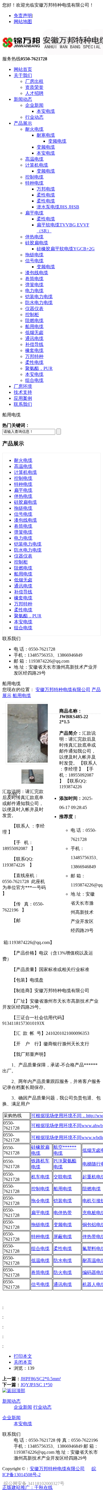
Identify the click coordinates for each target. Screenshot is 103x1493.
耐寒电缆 (46, 135)
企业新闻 (34, 105)
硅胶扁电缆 (36, 242)
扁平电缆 (34, 212)
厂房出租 (34, 81)
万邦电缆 (46, 189)
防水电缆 (63, 1260)
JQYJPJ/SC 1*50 (36, 1384)
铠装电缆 (63, 1200)
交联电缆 (63, 1176)
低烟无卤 (34, 332)
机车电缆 (40, 1176)
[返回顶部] (13, 1390)
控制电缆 (34, 177)
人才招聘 (34, 93)
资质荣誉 (34, 87)
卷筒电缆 (34, 278)
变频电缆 (57, 141)
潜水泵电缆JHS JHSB (58, 206)
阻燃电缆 (34, 320)
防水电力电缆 (39, 302)
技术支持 (23, 392)
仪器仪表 (34, 308)
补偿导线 (34, 344)
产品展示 (23, 123)
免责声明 (23, 15)
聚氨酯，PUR (39, 368)
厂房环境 (23, 386)
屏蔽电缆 (63, 1236)
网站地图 (23, 21)
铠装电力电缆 (39, 296)
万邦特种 (34, 356)
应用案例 (23, 398)
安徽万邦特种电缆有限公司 (62, 689)
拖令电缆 (40, 1200)
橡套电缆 (34, 350)
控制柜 (32, 314)
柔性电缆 (46, 194)
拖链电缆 (34, 254)
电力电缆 (34, 290)
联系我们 (23, 404)
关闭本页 (23, 1362)
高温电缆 (34, 159)
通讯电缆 (34, 338)
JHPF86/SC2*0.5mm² (41, 1378)
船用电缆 (34, 326)
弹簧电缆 (34, 284)
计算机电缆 (36, 165)
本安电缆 (46, 111)
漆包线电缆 (36, 272)
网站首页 (23, 69)
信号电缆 (34, 260)
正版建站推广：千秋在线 (27, 1487)
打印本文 (23, 1356)
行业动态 (34, 117)
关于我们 (23, 75)
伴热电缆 (34, 236)
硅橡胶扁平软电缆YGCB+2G (66, 248)
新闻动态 (23, 99)
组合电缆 (34, 380)
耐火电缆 (34, 129)
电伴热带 (63, 1212)
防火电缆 (63, 1272)
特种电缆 (34, 183)
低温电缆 (40, 1260)
